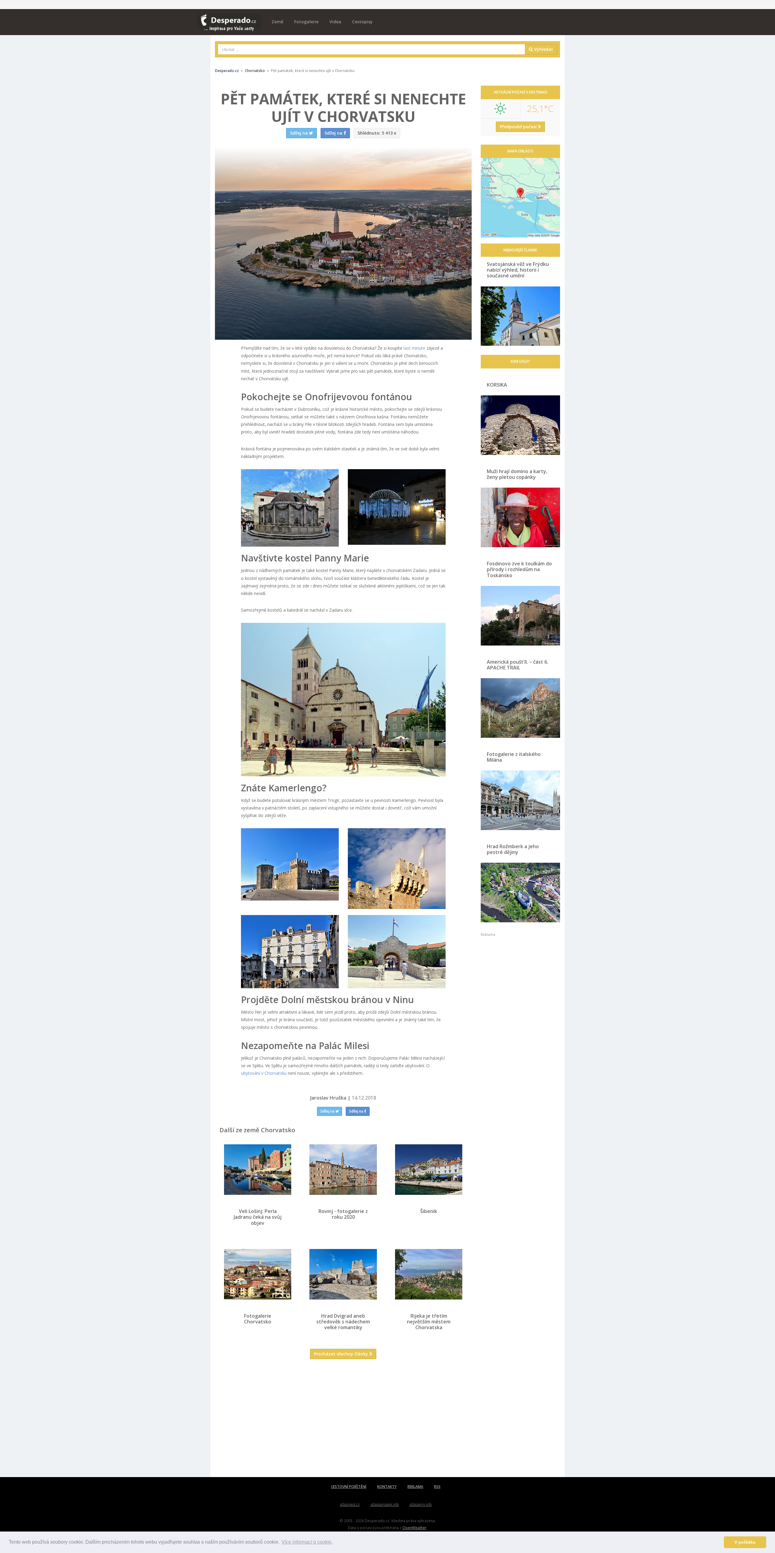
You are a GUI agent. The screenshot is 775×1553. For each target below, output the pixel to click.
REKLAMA (415, 1486)
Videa (335, 22)
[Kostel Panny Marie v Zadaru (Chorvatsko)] (343, 699)
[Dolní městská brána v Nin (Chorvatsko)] (397, 951)
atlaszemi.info (421, 1504)
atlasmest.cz (350, 1504)
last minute (414, 348)
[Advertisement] (343, 1422)
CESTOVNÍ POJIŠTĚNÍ (348, 1486)
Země (277, 22)
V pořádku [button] (745, 1542)
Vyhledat (543, 49)
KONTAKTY (387, 1486)
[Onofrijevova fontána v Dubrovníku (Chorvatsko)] (290, 508)
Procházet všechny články (341, 1354)
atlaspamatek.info (385, 1504)
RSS (437, 1486)
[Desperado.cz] (229, 19)
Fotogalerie (306, 22)
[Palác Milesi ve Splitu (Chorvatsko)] (290, 951)
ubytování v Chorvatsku (264, 1073)
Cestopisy (362, 22)
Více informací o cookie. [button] (307, 1542)
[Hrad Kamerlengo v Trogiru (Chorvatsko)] (290, 864)
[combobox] (371, 49)
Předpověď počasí (519, 126)
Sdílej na (327, 1111)
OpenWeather (414, 1527)
